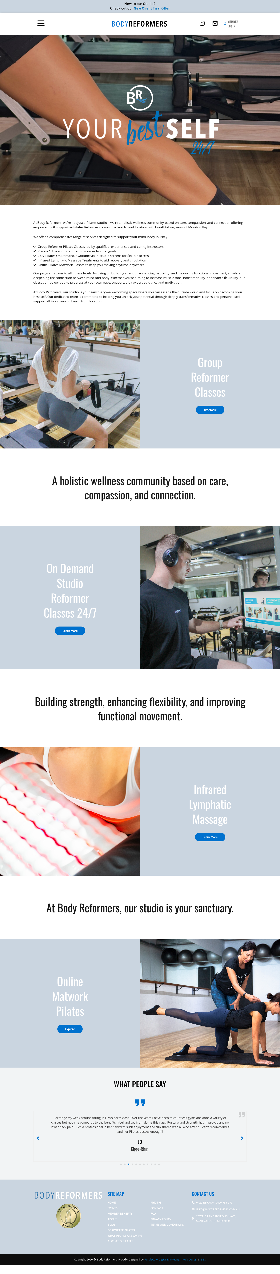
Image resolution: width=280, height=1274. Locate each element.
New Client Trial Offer (152, 8)
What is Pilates (122, 1236)
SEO (203, 1255)
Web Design (189, 1255)
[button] (58, 23)
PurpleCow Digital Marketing (161, 1255)
